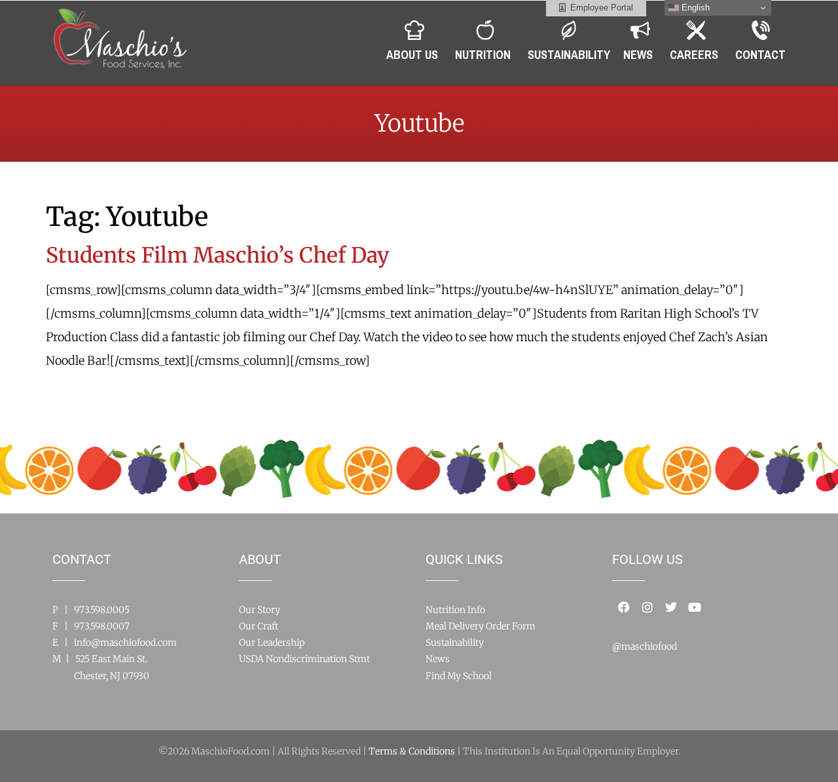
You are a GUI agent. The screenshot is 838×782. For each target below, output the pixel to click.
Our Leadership (271, 642)
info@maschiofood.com (125, 642)
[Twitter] (671, 607)
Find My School (459, 676)
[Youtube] (694, 607)
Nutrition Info (455, 610)
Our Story (259, 610)
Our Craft (258, 626)
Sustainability (455, 642)
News (438, 659)
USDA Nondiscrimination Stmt (304, 659)
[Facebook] (624, 607)
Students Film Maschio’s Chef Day (218, 255)
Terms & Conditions (412, 751)
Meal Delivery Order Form (481, 626)
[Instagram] (647, 607)
